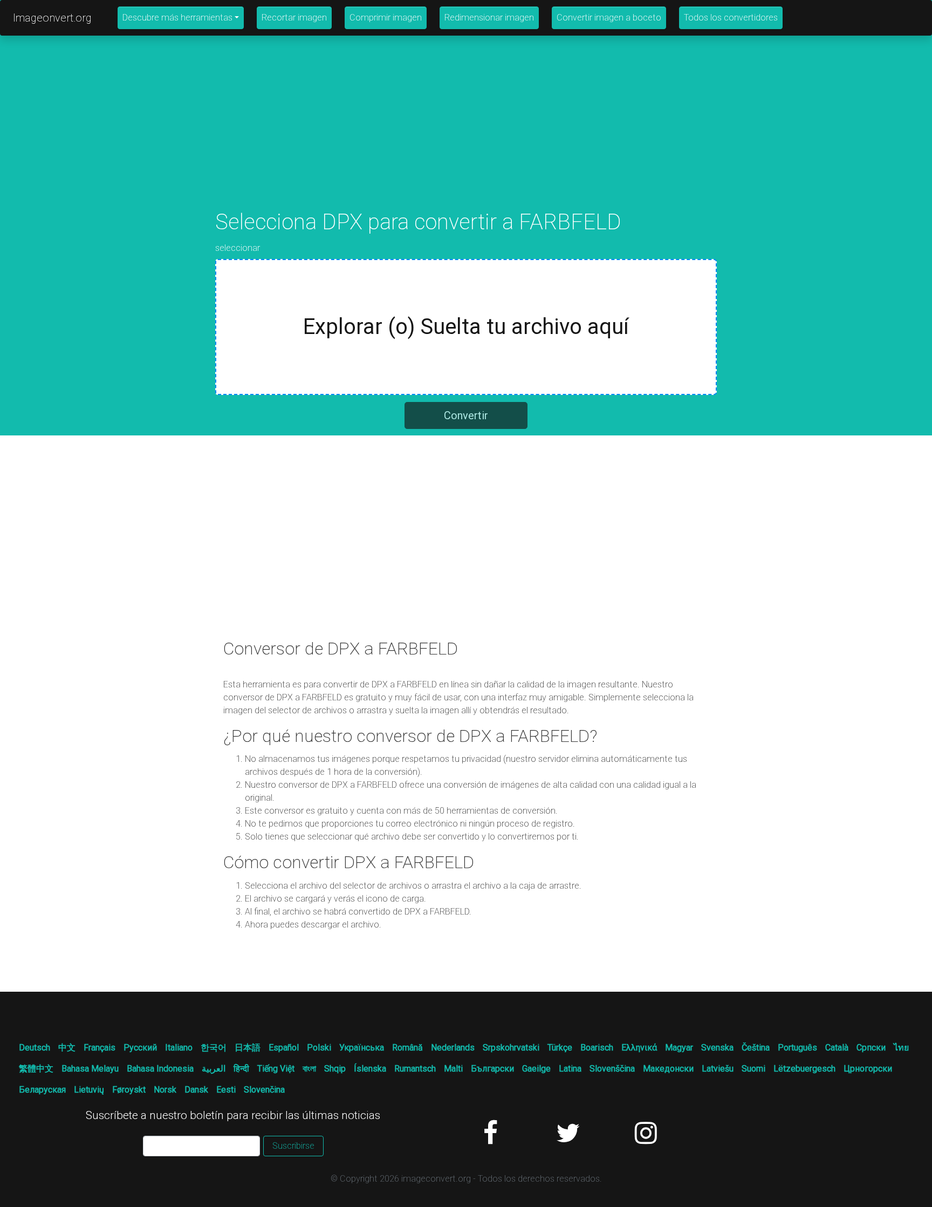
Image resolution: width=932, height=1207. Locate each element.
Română (407, 1047)
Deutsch (34, 1047)
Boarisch (596, 1047)
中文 (67, 1047)
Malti (453, 1068)
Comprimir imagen (386, 17)
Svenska (717, 1047)
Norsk (165, 1090)
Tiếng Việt (275, 1068)
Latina (570, 1068)
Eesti (226, 1090)
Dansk (196, 1090)
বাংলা (309, 1068)
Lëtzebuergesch (804, 1068)
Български (492, 1068)
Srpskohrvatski (511, 1047)
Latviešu (718, 1068)
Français (99, 1047)
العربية (213, 1068)
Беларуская (42, 1090)
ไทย (901, 1047)
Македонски (668, 1068)
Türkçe (559, 1047)
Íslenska (370, 1068)
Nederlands (453, 1047)
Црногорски (868, 1068)
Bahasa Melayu (90, 1068)
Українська (361, 1047)
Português (797, 1047)
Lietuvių (89, 1090)
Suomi (753, 1068)
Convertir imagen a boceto (609, 17)
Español (284, 1047)
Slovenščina (612, 1068)
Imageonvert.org (52, 17)
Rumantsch (415, 1068)
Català (836, 1047)
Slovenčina (264, 1090)
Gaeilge (536, 1068)
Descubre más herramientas (177, 17)
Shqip (335, 1068)
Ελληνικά (639, 1047)
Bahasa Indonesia (160, 1068)
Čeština (756, 1047)
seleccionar (237, 248)
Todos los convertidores (731, 17)
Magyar (679, 1047)
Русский (140, 1047)
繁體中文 (36, 1068)
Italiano (179, 1047)
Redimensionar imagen (489, 17)
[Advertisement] (466, 133)
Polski (319, 1047)
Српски (871, 1047)
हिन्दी (241, 1068)
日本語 (248, 1047)
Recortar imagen (294, 17)
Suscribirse (293, 1146)
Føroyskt (129, 1090)
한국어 (214, 1047)
